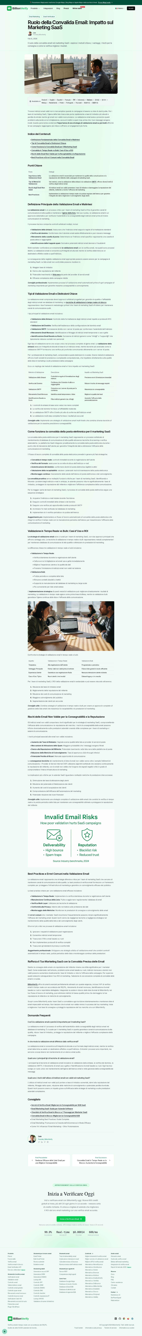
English (52, 100)
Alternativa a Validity (91, 1297)
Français (68, 100)
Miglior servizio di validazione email (96, 1259)
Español (59, 100)
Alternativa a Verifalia (92, 1281)
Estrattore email (38, 1264)
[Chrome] (124, 1319)
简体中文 (87, 103)
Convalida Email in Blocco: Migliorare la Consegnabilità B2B (55, 1116)
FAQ (112, 1280)
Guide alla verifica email (118, 1259)
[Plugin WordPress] (132, 1319)
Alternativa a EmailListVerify (94, 1278)
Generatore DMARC (40, 1277)
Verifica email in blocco (15, 1264)
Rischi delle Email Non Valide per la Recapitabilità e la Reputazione (58, 154)
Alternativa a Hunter (91, 1270)
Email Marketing (34, 16)
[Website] (48, 1142)
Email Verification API (14, 1267)
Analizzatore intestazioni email (69, 1259)
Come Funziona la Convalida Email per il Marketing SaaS (54, 147)
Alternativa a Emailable (92, 1289)
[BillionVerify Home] (17, 8)
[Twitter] (39, 1142)
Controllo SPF (38, 1282)
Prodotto (34, 8)
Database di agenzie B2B (67, 1292)
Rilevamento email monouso (17, 1293)
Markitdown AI (115, 1295)
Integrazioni (48, 8)
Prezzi (66, 8)
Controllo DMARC (39, 1288)
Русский (79, 103)
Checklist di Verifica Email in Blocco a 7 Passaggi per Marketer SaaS (59, 1112)
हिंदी (74, 100)
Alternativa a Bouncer (92, 1272)
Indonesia (81, 100)
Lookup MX (37, 1280)
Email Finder (37, 1256)
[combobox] (120, 8)
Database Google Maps (67, 1281)
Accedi (131, 8)
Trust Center (78, 1328)
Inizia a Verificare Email (69, 1219)
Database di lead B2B (66, 1287)
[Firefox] (128, 1319)
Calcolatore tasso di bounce (68, 1262)
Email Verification (49, 16)
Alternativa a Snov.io (91, 1291)
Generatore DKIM (39, 1274)
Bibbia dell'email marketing (119, 1262)
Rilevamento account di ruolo (17, 1301)
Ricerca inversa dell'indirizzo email (70, 1264)
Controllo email (12, 1282)
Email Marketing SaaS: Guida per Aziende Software (52, 1109)
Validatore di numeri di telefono (44, 1301)
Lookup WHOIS (39, 1299)
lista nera (57, 275)
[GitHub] (45, 1142)
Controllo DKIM (38, 1285)
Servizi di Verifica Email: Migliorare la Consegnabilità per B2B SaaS (58, 1105)
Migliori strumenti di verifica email (95, 1256)
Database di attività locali (67, 1289)
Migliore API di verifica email (94, 1262)
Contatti (113, 1288)
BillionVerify (33, 984)
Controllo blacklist (39, 1293)
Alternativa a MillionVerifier (93, 1286)
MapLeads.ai (115, 1300)
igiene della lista (69, 213)
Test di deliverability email (67, 1256)
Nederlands (53, 103)
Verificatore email (13, 1277)
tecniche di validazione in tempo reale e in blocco (86, 302)
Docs (112, 1274)
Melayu (44, 103)
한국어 (104, 100)
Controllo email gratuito (15, 1288)
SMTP (94, 182)
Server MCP (63, 1271)
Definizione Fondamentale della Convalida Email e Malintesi (55, 140)
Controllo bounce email (15, 1296)
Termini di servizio (110, 1328)
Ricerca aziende (39, 1262)
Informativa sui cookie (126, 1328)
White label (78, 8)
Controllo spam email (14, 1290)
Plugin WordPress (13, 1307)
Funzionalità (11, 1259)
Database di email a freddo (68, 1284)
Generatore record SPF (41, 1271)
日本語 (97, 100)
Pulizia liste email (13, 1304)
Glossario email (116, 1256)
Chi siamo (114, 1285)
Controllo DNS (38, 1290)
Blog (58, 8)
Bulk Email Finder (39, 1259)
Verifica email (12, 1262)
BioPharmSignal (116, 1297)
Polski (62, 103)
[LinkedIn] (42, 1142)
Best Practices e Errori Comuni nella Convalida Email (52, 157)
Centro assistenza (117, 1282)
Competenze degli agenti (67, 1274)
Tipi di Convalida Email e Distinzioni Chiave (48, 143)
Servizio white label (16, 1270)
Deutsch (44, 100)
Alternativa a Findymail (92, 1294)
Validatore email (13, 1280)
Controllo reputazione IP (41, 1296)
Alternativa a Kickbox (92, 1275)
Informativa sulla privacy (93, 1328)
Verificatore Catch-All (15, 1299)
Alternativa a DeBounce (92, 1283)
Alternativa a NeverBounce (94, 1264)
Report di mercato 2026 (121, 1267)
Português (69, 103)
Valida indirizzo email (14, 1285)
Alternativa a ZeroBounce (93, 1267)
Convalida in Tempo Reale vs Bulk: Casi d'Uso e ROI (52, 150)
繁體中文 (95, 103)
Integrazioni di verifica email (120, 1264)
